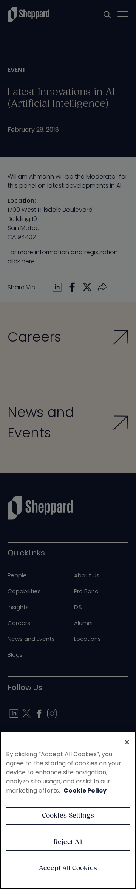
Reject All (68, 842)
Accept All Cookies (68, 868)
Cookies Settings (68, 815)
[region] (68, 810)
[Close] (127, 742)
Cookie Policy (85, 790)
